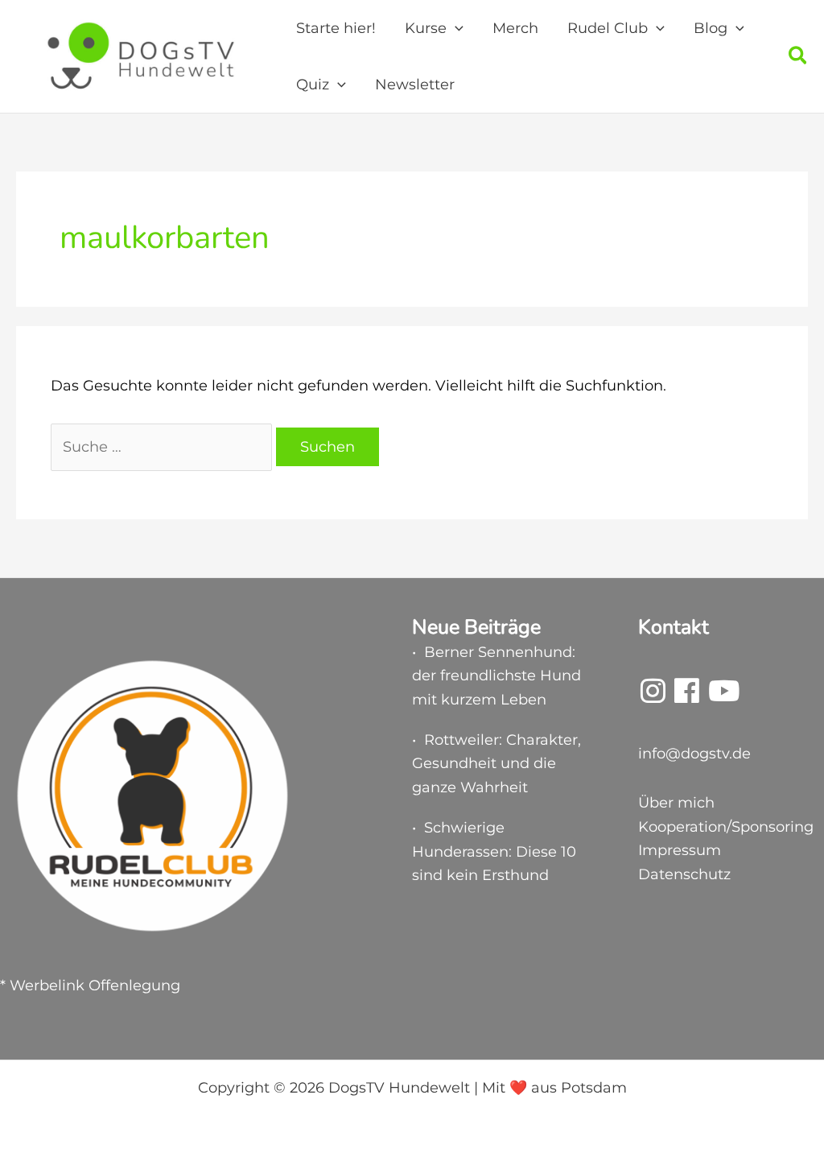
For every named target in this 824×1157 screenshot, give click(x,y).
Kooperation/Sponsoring (726, 827)
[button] (455, 28)
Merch (515, 28)
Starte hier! (336, 28)
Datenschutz (684, 874)
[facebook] (687, 696)
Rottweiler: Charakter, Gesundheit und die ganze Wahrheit (496, 763)
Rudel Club (607, 28)
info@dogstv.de (694, 753)
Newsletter (415, 84)
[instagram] (653, 696)
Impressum (679, 850)
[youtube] (724, 696)
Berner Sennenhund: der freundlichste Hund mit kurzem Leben (496, 676)
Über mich (676, 803)
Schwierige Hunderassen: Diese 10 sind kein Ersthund (494, 851)
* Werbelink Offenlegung (90, 985)
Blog (710, 28)
